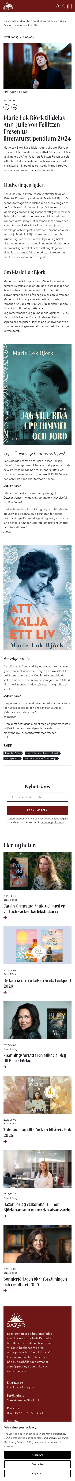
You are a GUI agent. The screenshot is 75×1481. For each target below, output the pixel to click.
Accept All (37, 1454)
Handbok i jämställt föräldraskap (40, 758)
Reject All (37, 1473)
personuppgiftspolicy (52, 822)
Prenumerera (37, 810)
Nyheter (15, 21)
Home (6, 21)
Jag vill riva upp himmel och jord (42, 753)
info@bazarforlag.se (20, 1387)
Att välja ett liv (11, 758)
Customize (37, 1464)
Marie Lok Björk (12, 753)
